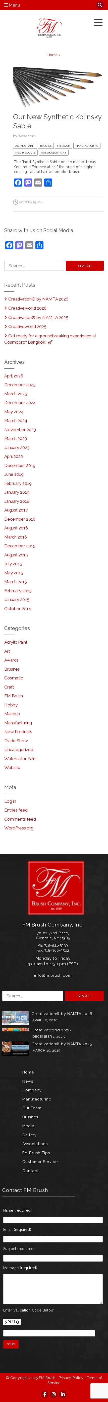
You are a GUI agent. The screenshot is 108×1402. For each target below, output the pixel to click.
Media (28, 1126)
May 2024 (13, 411)
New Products (25, 152)
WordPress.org (18, 827)
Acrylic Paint (25, 145)
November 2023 (20, 429)
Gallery (29, 1135)
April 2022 (13, 456)
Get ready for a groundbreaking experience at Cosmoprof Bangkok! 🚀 (50, 339)
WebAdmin (27, 136)
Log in (10, 801)
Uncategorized (18, 749)
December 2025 (20, 384)
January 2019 (16, 492)
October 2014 (17, 608)
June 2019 (14, 474)
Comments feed (20, 819)
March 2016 (15, 537)
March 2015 (15, 581)
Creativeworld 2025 (27, 326)
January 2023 (16, 447)
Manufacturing (87, 145)
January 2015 (16, 599)
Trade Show (16, 740)
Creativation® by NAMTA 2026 (38, 299)
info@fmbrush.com (53, 975)
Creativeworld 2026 (27, 308)
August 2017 (16, 510)
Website (12, 767)
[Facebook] (44, 1394)
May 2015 (13, 572)
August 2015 (16, 554)
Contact (30, 1171)
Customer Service (40, 1161)
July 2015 (13, 563)
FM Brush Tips (36, 1153)
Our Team (31, 1108)
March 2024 (15, 420)
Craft (9, 687)
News (27, 1081)
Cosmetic (13, 677)
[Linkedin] (63, 1394)
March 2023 (15, 438)
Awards (11, 660)
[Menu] (98, 22)
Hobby (11, 704)
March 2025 (15, 393)
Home (52, 55)
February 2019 (18, 483)
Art (7, 651)
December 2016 (19, 519)
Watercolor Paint (53, 152)
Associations (35, 1144)
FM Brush (63, 145)
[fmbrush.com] (50, 28)
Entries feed (16, 810)
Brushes (45, 145)
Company (32, 1090)
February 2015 (18, 590)
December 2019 (19, 465)
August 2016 (16, 527)
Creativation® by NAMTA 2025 (38, 317)
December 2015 (19, 545)
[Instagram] (54, 1394)
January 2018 (16, 501)
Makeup (12, 713)
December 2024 (20, 402)
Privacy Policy (71, 1378)
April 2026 (13, 375)
